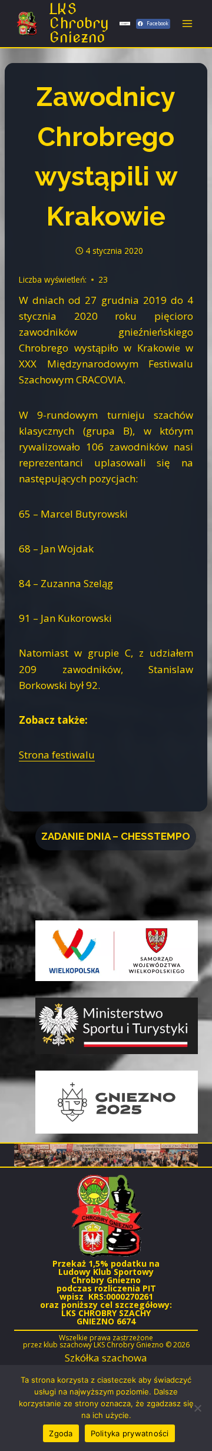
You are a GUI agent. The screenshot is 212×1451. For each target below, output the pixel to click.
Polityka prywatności (130, 1433)
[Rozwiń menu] (187, 23)
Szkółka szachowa (106, 1357)
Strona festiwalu (57, 754)
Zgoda (60, 1433)
